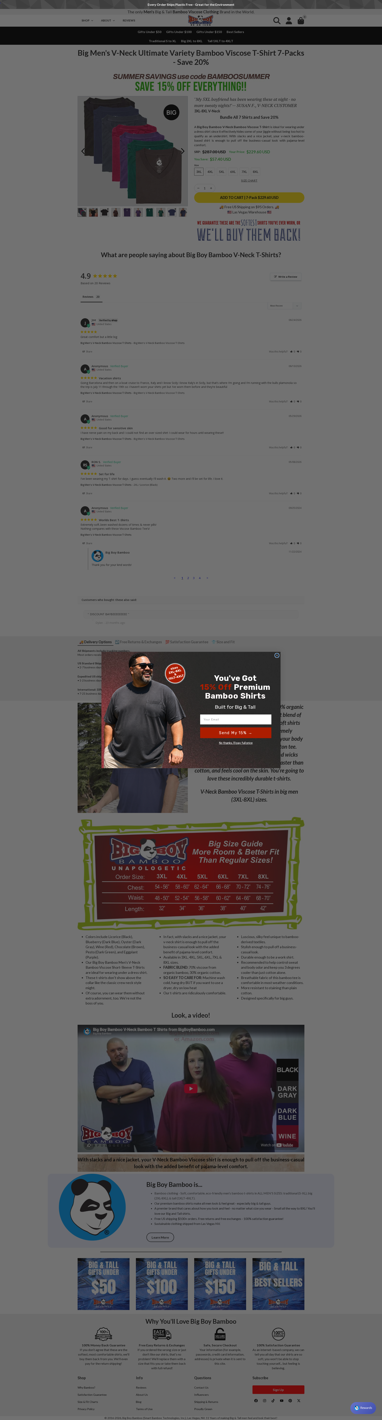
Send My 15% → (235, 732)
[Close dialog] (277, 655)
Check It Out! (251, 4)
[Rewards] (363, 1408)
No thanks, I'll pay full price (236, 743)
